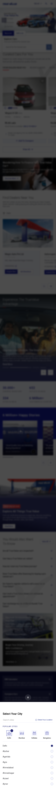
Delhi (5, 746)
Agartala (6, 757)
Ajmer (5, 784)
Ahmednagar (8, 773)
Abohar (6, 751)
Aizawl (6, 778)
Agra (5, 762)
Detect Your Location (45, 720)
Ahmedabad (8, 767)
